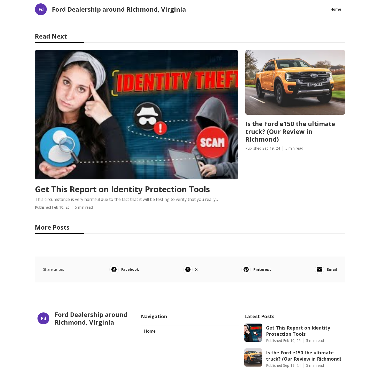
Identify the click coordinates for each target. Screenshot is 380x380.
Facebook (130, 269)
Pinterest (262, 269)
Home (335, 9)
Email (332, 269)
